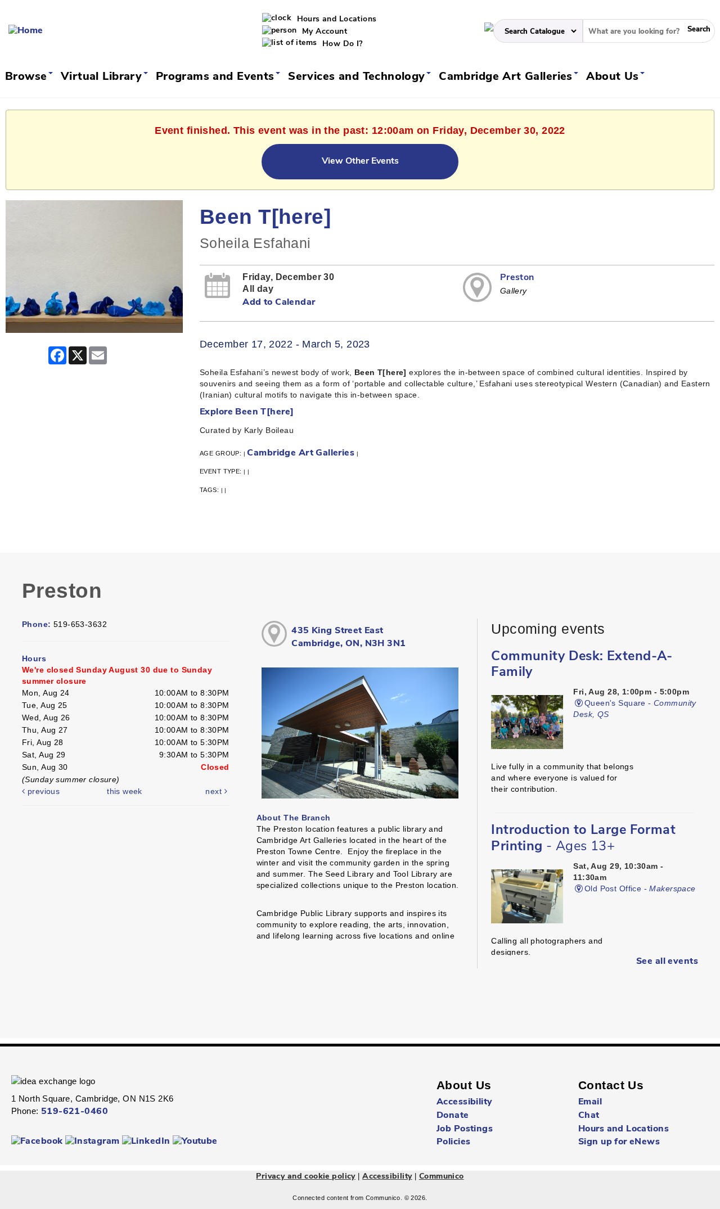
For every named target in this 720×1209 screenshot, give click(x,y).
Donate (452, 1115)
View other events (360, 161)
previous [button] (42, 791)
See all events (667, 961)
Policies (453, 1142)
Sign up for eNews (619, 1142)
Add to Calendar (278, 302)
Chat (589, 1115)
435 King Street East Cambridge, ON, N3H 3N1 (348, 637)
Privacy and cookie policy (306, 1176)
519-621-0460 (74, 1111)
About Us (614, 77)
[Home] (25, 30)
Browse (28, 77)
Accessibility (464, 1102)
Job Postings (464, 1129)
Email (590, 1102)
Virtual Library (103, 77)
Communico (441, 1176)
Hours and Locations (335, 19)
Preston (517, 277)
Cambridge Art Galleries (507, 77)
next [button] (214, 791)
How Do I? (341, 44)
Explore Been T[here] (247, 412)
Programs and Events (217, 77)
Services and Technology (358, 77)
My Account (323, 32)
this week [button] (124, 791)
